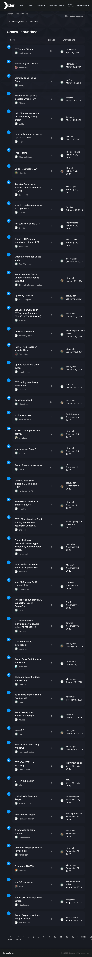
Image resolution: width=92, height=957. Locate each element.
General (34, 21)
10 (55, 937)
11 (61, 937)
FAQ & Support (70, 5)
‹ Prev (18, 938)
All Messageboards (18, 21)
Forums (30, 6)
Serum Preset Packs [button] (55, 6)
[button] (83, 5)
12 (67, 937)
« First (10, 938)
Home (22, 6)
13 (73, 937)
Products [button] (40, 6)
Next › (83, 938)
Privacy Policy (8, 953)
